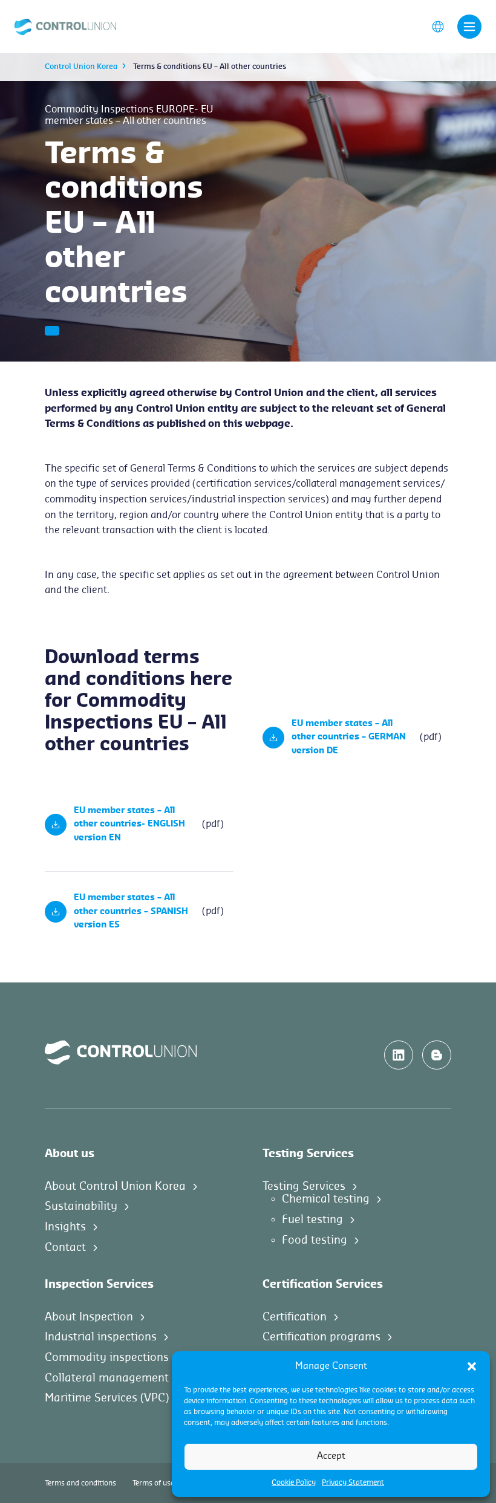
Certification (295, 1316)
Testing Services (304, 1186)
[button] (472, 1366)
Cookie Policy (294, 1482)
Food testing (314, 1240)
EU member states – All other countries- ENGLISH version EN (129, 824)
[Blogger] (436, 1055)
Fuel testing (312, 1219)
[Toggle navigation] (469, 27)
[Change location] (438, 26)
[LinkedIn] (398, 1055)
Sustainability (81, 1206)
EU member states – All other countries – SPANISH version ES (131, 911)
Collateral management (107, 1377)
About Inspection (89, 1316)
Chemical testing (326, 1198)
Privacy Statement (353, 1482)
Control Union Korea (81, 66)
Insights (65, 1226)
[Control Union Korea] (65, 26)
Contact (65, 1247)
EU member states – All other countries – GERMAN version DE (349, 737)
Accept (331, 1456)
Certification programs (321, 1336)
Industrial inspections (101, 1336)
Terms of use (153, 1483)
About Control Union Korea (115, 1186)
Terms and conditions (80, 1483)
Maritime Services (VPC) (107, 1397)
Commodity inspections (107, 1357)
